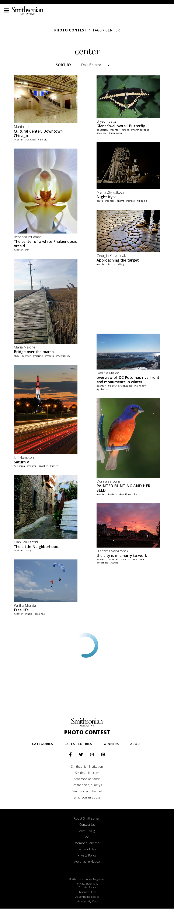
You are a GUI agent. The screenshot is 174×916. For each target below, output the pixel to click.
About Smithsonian (87, 818)
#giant (125, 129)
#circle (112, 264)
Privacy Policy (87, 855)
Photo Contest (70, 30)
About (136, 744)
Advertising (87, 831)
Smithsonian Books (87, 797)
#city (123, 559)
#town (114, 562)
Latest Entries (78, 744)
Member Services (87, 843)
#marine (38, 355)
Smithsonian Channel (87, 791)
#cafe (100, 200)
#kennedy (140, 385)
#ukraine (142, 200)
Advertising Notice (87, 861)
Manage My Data (87, 901)
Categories (42, 744)
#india (28, 613)
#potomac (103, 389)
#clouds (132, 559)
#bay (16, 355)
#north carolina (140, 129)
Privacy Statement (87, 883)
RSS (87, 837)
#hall (142, 559)
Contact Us (87, 825)
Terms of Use (87, 849)
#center (18, 139)
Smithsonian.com (87, 773)
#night (120, 200)
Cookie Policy (87, 887)
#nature (112, 494)
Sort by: (64, 64)
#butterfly (102, 129)
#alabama (19, 465)
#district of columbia (120, 385)
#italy (28, 550)
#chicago (30, 139)
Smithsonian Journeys (87, 785)
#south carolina (128, 494)
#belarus (102, 559)
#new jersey (63, 355)
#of (27, 249)
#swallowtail (116, 132)
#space (54, 465)
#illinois (42, 139)
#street (130, 200)
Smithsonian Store (87, 779)
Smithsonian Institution (87, 767)
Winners (111, 744)
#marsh (49, 355)
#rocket (43, 465)
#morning (102, 562)
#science (40, 613)
